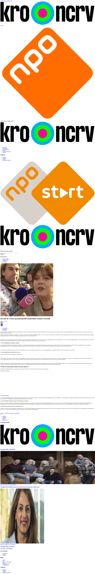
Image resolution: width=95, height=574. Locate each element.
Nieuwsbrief (5, 261)
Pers (3, 560)
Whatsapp (4, 417)
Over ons (4, 554)
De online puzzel (6, 258)
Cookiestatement (5, 564)
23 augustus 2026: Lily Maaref (7, 546)
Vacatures (4, 555)
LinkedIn (4, 418)
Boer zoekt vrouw (8, 484)
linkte (39, 408)
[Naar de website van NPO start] (47, 120)
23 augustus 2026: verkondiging (7, 449)
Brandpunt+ (5, 330)
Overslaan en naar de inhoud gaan (6, 0)
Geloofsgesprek (8, 544)
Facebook (4, 416)
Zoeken (1, 253)
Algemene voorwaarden (7, 561)
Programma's (5, 329)
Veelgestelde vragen (6, 563)
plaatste (4, 345)
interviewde (9, 397)
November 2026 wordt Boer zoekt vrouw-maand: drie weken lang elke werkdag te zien (19, 487)
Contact (4, 559)
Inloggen (9, 121)
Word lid (1, 25)
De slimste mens (5, 259)
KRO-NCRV (5, 328)
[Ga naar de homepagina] (47, 24)
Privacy (4, 562)
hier (44, 364)
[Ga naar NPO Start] (47, 224)
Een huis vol (5, 260)
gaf (45, 404)
